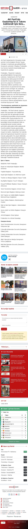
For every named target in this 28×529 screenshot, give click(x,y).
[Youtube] (16, 494)
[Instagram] (14, 494)
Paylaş (4, 53)
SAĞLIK (19, 512)
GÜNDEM (18, 510)
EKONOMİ (4, 512)
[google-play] (17, 516)
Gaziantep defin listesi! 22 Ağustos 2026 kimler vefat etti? (7, 276)
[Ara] (24, 8)
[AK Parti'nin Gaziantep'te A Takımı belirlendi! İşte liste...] (14, 44)
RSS (4, 522)
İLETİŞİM (18, 513)
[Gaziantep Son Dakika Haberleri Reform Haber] (11, 8)
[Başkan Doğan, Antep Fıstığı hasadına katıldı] (7, 284)
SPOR (22, 13)
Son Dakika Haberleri (7, 505)
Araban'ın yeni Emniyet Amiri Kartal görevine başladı (6, 302)
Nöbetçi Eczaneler (7, 498)
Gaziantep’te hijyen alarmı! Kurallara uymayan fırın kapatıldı (20, 289)
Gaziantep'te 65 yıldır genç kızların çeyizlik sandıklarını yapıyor (20, 302)
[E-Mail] (9, 259)
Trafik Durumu (6, 501)
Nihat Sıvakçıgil (12, 256)
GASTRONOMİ (11, 513)
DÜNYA (24, 512)
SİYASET (17, 13)
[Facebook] (9, 494)
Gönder (4, 329)
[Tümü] (26, 346)
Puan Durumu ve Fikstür (8, 502)
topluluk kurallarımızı (13, 333)
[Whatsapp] (19, 494)
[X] (12, 494)
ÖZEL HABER (12, 512)
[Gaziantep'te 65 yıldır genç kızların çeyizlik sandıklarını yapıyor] (21, 296)
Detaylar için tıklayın (14, 441)
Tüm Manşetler (6, 504)
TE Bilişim (17, 527)
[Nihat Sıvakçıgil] (4, 257)
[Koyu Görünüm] (22, 8)
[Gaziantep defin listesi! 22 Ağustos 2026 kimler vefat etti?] (7, 270)
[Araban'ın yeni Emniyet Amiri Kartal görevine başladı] (7, 296)
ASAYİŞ (11, 13)
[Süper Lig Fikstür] (26, 446)
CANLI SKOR (4, 403)
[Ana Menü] (26, 8)
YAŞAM (4, 513)
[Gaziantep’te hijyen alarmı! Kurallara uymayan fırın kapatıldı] (21, 284)
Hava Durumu (6, 499)
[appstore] (10, 516)
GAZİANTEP (4, 13)
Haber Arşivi (5, 507)
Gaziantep (14, 16)
